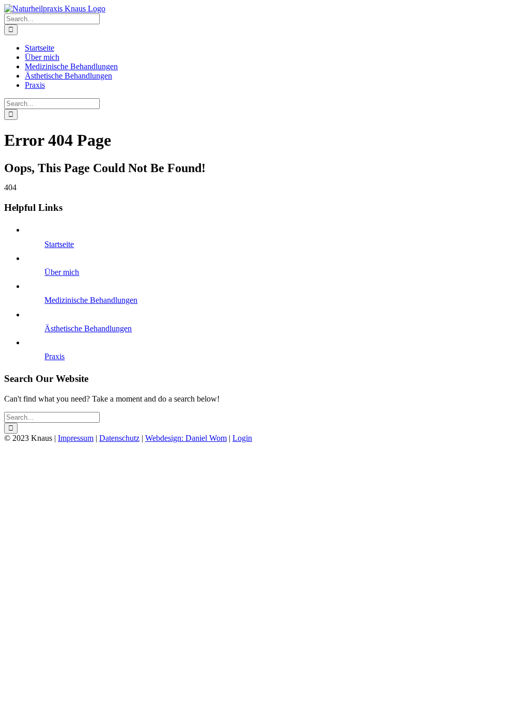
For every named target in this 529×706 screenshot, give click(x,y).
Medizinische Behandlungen (90, 300)
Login (242, 438)
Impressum (76, 438)
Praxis (54, 356)
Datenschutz (119, 438)
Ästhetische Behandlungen (88, 328)
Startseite (59, 244)
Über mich (61, 272)
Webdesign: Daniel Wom (186, 438)
